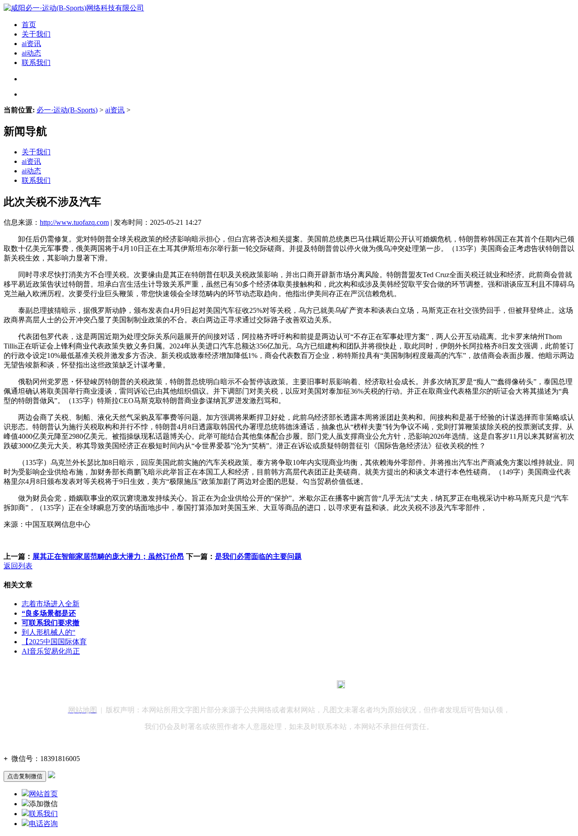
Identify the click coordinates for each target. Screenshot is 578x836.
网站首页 (43, 794)
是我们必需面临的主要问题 (258, 556)
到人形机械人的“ (48, 632)
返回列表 (18, 566)
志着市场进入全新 (50, 604)
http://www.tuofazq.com (74, 222)
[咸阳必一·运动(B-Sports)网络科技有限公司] (74, 8)
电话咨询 (43, 823)
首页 (29, 24)
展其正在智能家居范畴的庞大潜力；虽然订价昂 (108, 556)
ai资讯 (31, 43)
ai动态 (31, 53)
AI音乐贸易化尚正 (51, 651)
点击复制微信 (24, 776)
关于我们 (36, 34)
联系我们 (36, 62)
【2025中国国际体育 (54, 642)
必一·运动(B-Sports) (67, 110)
